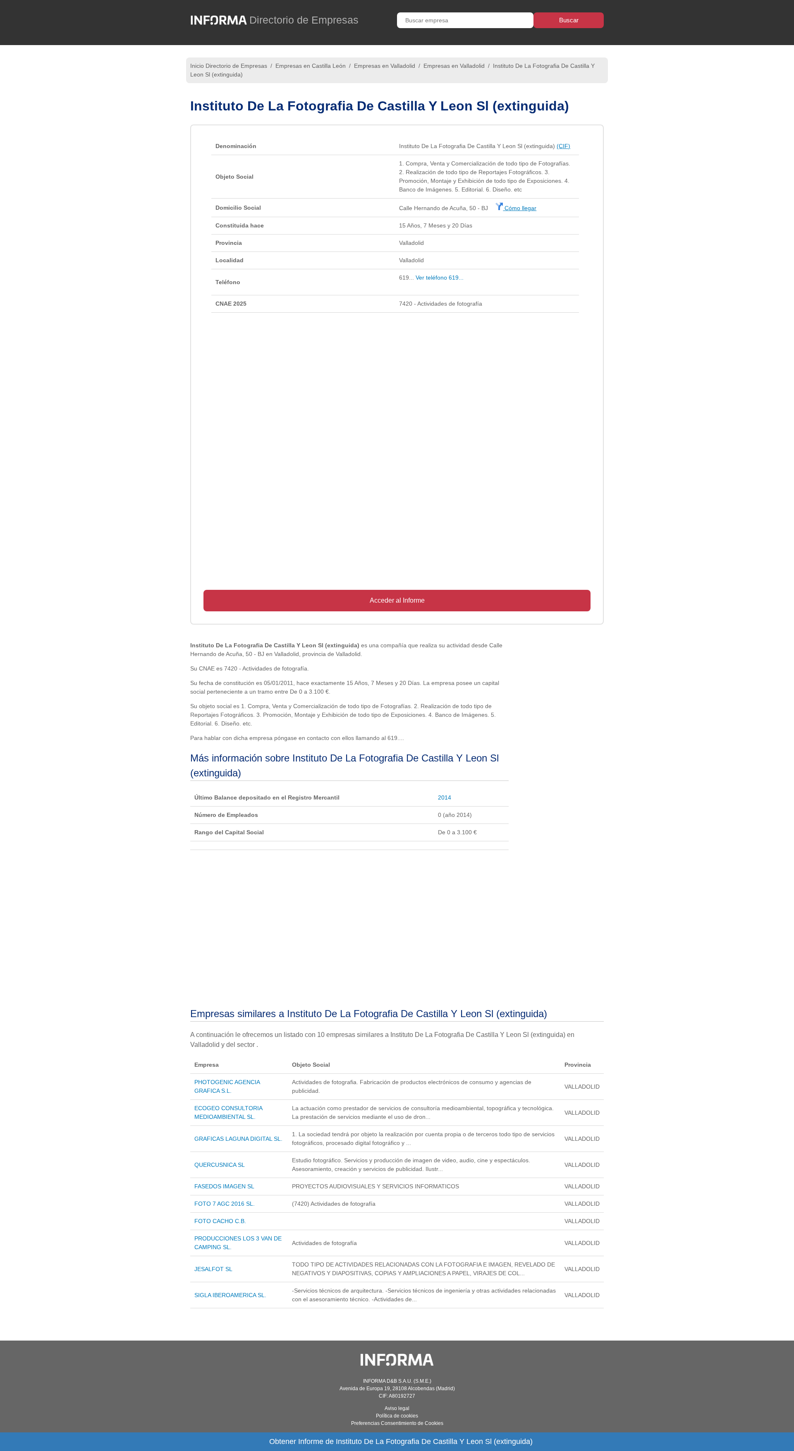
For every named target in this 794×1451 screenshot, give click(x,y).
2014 (444, 797)
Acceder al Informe (397, 600)
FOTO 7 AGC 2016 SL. (224, 1203)
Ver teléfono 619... (440, 277)
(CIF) (563, 146)
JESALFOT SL (213, 1269)
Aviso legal (397, 1408)
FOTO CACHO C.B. (220, 1221)
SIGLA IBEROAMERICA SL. (230, 1295)
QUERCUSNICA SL (219, 1164)
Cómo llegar (519, 208)
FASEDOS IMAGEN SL (224, 1186)
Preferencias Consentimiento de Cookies (397, 1423)
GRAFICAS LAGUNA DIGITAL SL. (238, 1138)
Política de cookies (397, 1416)
